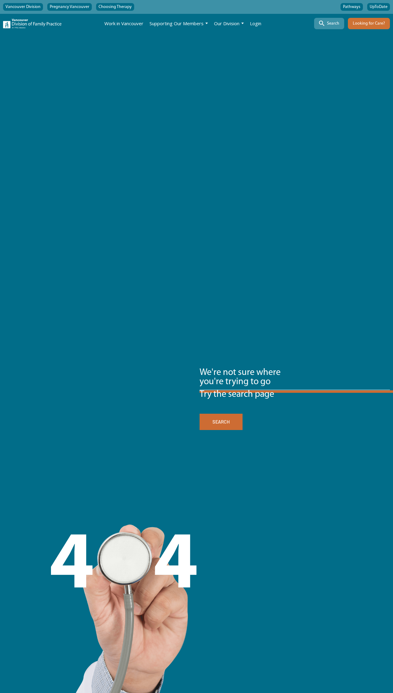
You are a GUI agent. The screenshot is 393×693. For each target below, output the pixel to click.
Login (255, 23)
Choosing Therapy (115, 7)
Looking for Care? (369, 23)
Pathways (351, 7)
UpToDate (378, 7)
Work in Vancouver (123, 23)
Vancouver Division (23, 7)
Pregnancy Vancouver (69, 7)
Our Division (226, 23)
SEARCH (221, 421)
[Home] (32, 23)
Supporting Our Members (177, 23)
